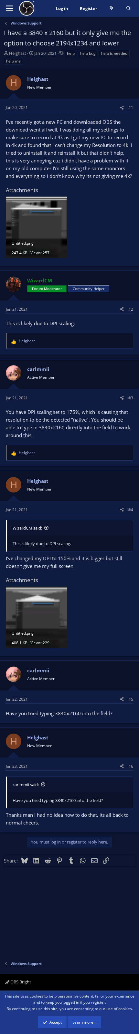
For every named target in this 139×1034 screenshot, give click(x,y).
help (71, 53)
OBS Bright (20, 982)
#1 (130, 107)
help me (13, 61)
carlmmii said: (26, 784)
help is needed (114, 53)
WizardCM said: (27, 528)
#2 (130, 309)
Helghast (17, 53)
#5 (130, 699)
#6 (130, 766)
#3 (130, 398)
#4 (130, 509)
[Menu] (9, 8)
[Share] (122, 107)
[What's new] (111, 8)
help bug (88, 53)
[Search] (128, 8)
